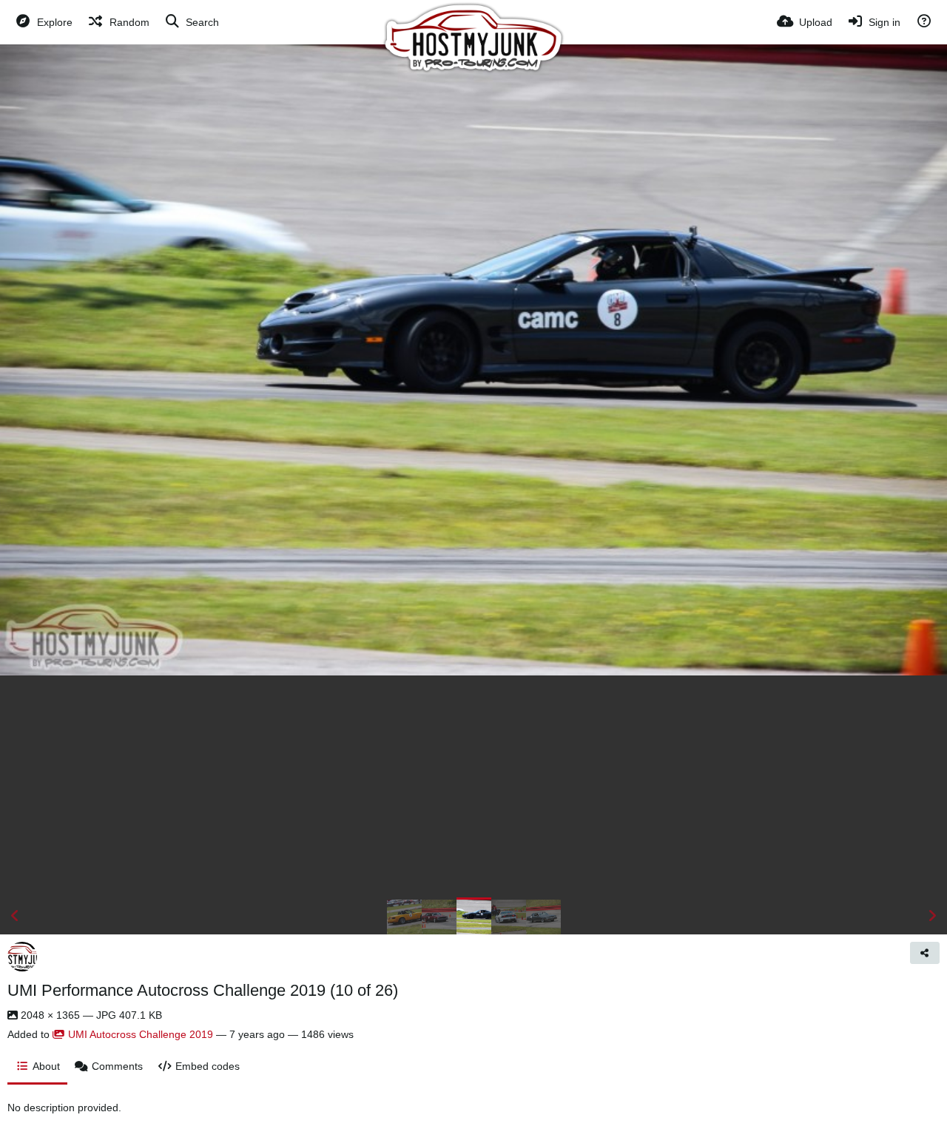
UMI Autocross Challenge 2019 (140, 1034)
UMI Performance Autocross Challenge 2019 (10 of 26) (202, 990)
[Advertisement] (473, 786)
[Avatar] (22, 956)
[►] (932, 916)
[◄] (15, 916)
